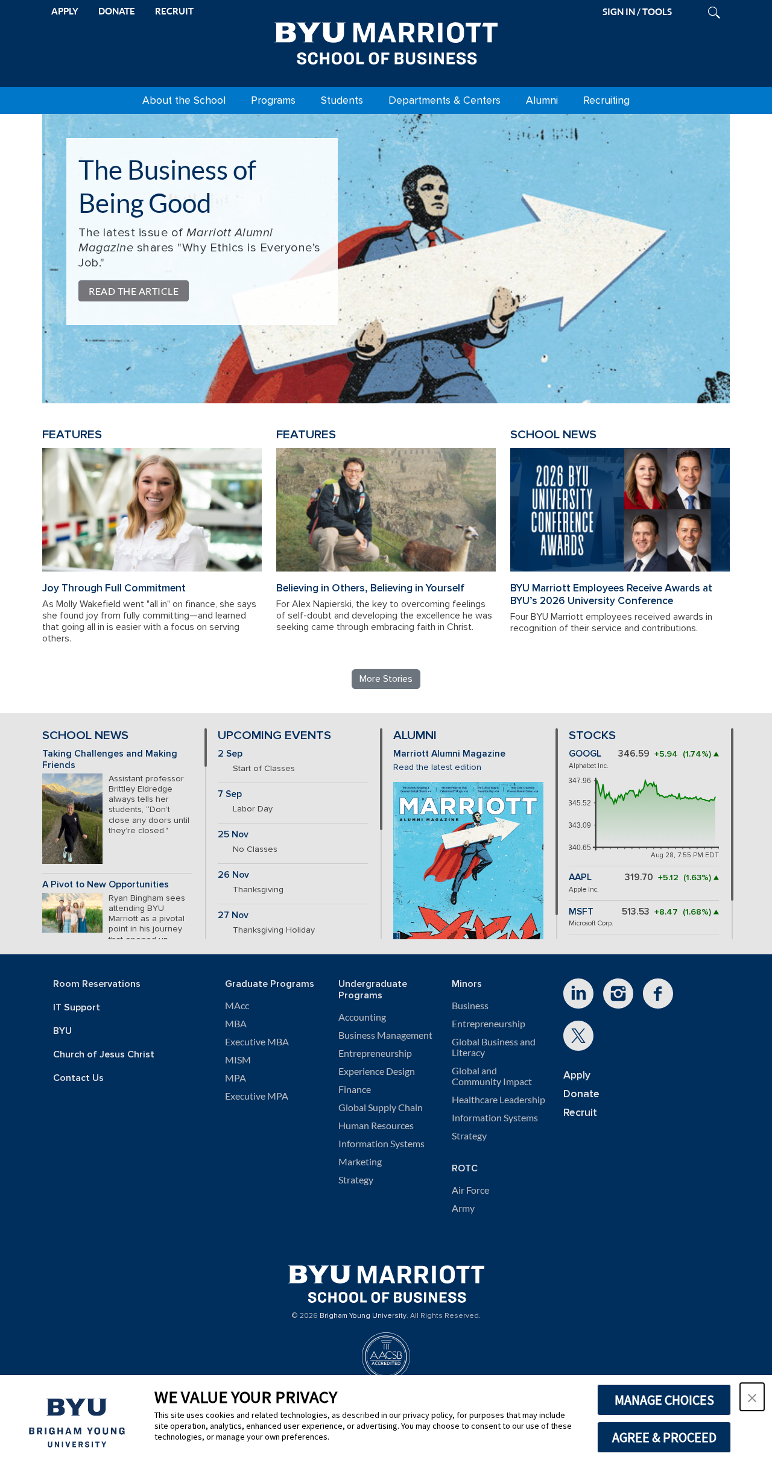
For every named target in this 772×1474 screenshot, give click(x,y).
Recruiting (606, 100)
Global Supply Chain (380, 1107)
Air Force (470, 1190)
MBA (236, 1023)
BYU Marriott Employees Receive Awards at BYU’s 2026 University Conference (611, 594)
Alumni (542, 100)
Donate (581, 1094)
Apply (576, 1075)
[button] (752, 1397)
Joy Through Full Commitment (114, 588)
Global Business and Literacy (494, 1047)
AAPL (580, 877)
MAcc (237, 1005)
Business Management (385, 1035)
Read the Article (134, 291)
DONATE (116, 11)
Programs (273, 100)
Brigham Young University (363, 1316)
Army (463, 1208)
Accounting (362, 1017)
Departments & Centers (444, 100)
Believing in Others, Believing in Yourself (370, 588)
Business (470, 1005)
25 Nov (233, 834)
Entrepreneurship (375, 1053)
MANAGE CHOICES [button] (664, 1399)
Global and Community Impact (492, 1076)
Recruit (580, 1112)
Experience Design (376, 1071)
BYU (62, 1031)
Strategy (355, 1179)
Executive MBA (257, 1041)
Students (342, 100)
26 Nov (233, 875)
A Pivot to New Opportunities (105, 884)
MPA (235, 1077)
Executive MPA (256, 1096)
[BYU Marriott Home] (386, 41)
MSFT (581, 912)
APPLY (64, 11)
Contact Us (78, 1078)
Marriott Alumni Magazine (449, 754)
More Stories (386, 679)
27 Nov (233, 915)
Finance (354, 1089)
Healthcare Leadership (498, 1099)
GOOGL (585, 754)
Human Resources (376, 1125)
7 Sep (230, 794)
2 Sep (230, 754)
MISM (238, 1059)
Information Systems (381, 1143)
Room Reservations (97, 984)
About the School (184, 100)
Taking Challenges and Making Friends (109, 759)
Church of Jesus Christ (103, 1054)
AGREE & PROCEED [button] (664, 1437)
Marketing (360, 1161)
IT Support (76, 1007)
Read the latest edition (437, 767)
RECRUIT (174, 11)
